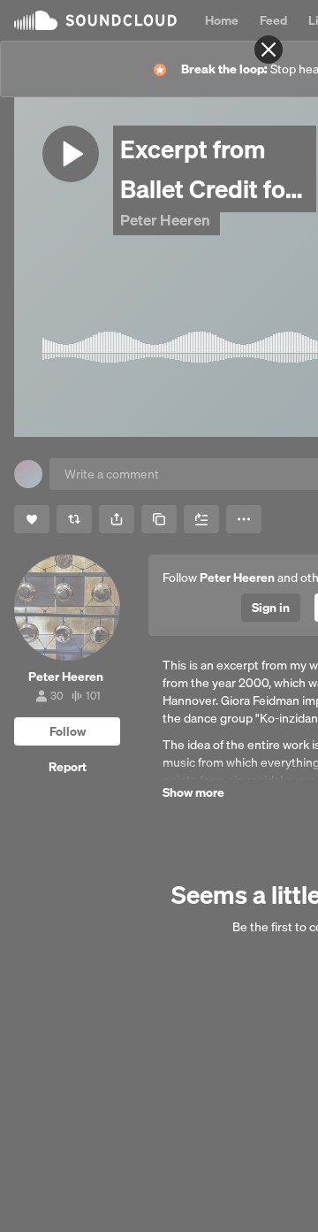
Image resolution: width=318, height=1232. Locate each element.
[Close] (268, 49)
